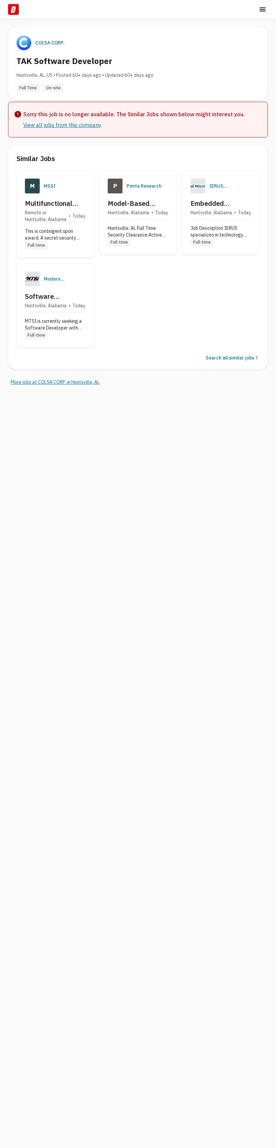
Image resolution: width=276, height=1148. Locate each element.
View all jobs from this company (62, 125)
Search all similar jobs (230, 358)
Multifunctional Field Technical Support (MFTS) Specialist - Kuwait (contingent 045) (54, 203)
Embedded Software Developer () (210, 203)
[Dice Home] (13, 9)
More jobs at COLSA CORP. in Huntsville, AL (55, 382)
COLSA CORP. (50, 43)
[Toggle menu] (262, 9)
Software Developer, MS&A (51, 296)
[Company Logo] (32, 186)
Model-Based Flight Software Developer (132, 203)
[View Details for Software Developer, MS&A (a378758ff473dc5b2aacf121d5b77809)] (55, 305)
